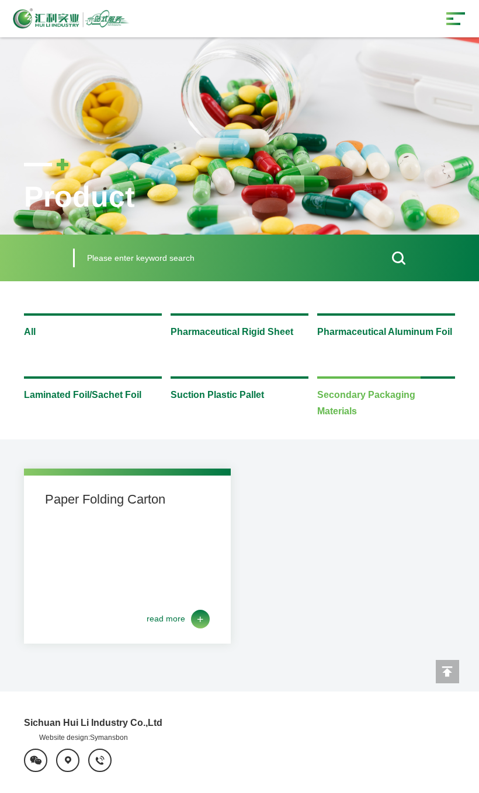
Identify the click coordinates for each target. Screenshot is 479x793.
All (30, 332)
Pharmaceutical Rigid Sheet (232, 332)
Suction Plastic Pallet (217, 395)
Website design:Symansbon (83, 737)
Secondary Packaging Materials (366, 403)
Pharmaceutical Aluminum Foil (384, 332)
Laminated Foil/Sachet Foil (82, 395)
